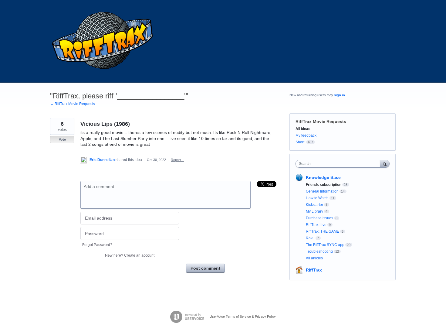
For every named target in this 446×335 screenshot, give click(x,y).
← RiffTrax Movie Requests (72, 104)
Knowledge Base (323, 177)
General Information (322, 191)
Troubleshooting (319, 251)
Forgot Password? (97, 245)
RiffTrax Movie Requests (321, 121)
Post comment (205, 268)
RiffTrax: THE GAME (322, 231)
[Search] (385, 163)
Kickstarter (314, 205)
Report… (177, 160)
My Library (314, 211)
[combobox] (339, 164)
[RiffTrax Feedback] (103, 41)
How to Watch (317, 198)
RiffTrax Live (316, 225)
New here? (129, 255)
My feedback (306, 135)
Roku (310, 238)
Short (300, 142)
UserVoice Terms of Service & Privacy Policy (243, 316)
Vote (62, 139)
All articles (314, 258)
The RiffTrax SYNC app (325, 245)
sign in (339, 95)
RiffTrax (314, 270)
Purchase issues (319, 218)
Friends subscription (323, 185)
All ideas (303, 129)
